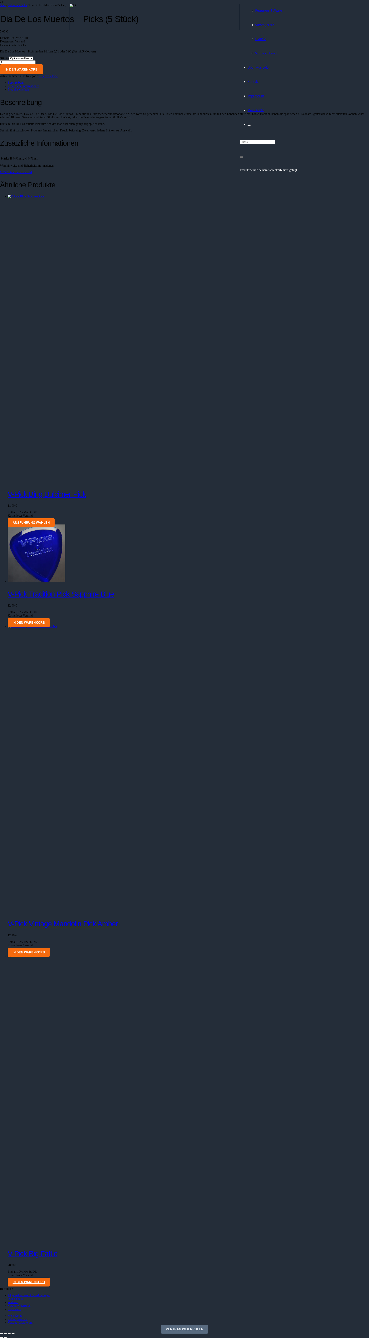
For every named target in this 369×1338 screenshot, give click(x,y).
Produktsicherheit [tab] (18, 89)
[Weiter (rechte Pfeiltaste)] (5, 1337)
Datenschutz (15, 1298)
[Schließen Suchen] (241, 157)
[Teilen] (9, 1333)
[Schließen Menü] (249, 125)
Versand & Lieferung (20, 1322)
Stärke (4, 58)
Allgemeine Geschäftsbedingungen (29, 1295)
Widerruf (13, 1302)
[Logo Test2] (154, 28)
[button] (29, 622)
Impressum (14, 1309)
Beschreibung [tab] (16, 82)
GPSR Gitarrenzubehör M (16, 172)
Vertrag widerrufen (19, 1305)
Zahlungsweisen (17, 1319)
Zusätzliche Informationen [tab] (23, 86)
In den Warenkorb (21, 69)
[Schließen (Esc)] (13, 1333)
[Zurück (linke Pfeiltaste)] (1, 1337)
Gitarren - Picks (48, 76)
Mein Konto (15, 1315)
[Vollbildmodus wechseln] (5, 1333)
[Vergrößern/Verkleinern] (1, 1333)
